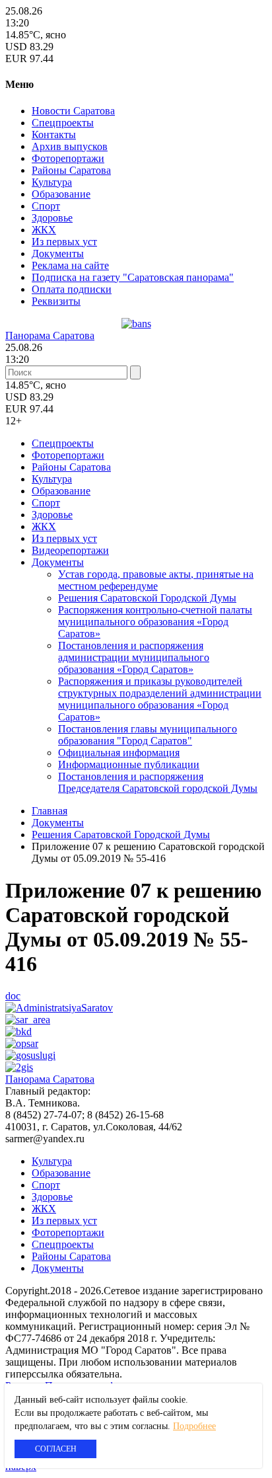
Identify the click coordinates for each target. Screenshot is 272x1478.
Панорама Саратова (49, 335)
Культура (52, 182)
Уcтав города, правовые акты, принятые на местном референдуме (156, 580)
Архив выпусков (70, 146)
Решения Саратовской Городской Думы (147, 597)
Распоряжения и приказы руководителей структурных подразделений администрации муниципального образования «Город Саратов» (159, 699)
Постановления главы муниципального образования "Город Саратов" (147, 734)
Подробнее (194, 1426)
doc (12, 995)
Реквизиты (56, 301)
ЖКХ (44, 229)
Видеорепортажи (70, 550)
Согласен (56, 1449)
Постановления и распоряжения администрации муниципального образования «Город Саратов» (133, 657)
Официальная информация (119, 752)
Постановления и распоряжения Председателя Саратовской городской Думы (157, 782)
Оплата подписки (72, 289)
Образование (61, 194)
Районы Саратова (71, 170)
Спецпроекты (63, 122)
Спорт (46, 206)
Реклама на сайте (70, 265)
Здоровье (52, 217)
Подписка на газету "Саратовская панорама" (133, 277)
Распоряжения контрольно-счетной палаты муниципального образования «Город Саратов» (155, 621)
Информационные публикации (128, 764)
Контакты (54, 134)
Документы (58, 253)
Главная (49, 810)
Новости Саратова (73, 110)
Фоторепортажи (68, 158)
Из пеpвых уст (64, 241)
